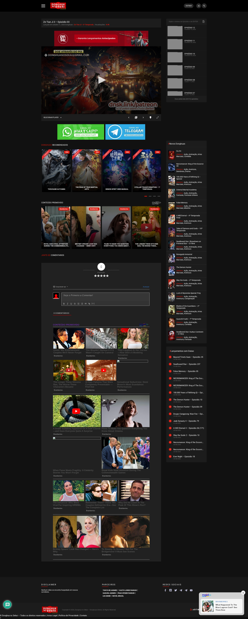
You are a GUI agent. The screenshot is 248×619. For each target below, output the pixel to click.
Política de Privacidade (68, 615)
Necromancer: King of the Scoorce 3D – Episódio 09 (188, 442)
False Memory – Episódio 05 (185, 371)
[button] (146, 196)
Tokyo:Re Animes (110, 590)
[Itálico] (67, 303)
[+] (93, 303)
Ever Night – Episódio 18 (184, 456)
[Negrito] (64, 303)
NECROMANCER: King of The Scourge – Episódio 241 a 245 (188, 378)
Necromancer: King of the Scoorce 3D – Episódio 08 (188, 449)
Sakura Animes (109, 593)
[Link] (89, 303)
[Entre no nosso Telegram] (125, 132)
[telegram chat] (186, 590)
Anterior (128, 117)
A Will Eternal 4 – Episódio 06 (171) (188, 428)
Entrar (189, 6)
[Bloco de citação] (85, 303)
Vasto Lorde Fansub (128, 590)
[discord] (170, 590)
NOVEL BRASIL (118, 596)
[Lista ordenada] (78, 303)
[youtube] (191, 590)
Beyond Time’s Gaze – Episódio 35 (188, 357)
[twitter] (175, 590)
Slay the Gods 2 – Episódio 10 (186, 435)
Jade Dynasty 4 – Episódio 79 (186, 421)
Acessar (145, 287)
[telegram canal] (181, 590)
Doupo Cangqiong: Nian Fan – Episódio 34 (188, 414)
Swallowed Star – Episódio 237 (186, 364)
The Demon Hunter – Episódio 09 (187, 407)
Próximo (143, 117)
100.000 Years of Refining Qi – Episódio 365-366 (188, 392)
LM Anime (107, 596)
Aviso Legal (52, 615)
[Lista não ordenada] (82, 303)
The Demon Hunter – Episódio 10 (187, 400)
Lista (136, 117)
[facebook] (165, 590)
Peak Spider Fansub (126, 593)
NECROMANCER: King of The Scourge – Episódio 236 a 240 (188, 385)
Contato (83, 615)
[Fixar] (75, 303)
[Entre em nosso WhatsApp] (80, 132)
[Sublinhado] (71, 303)
